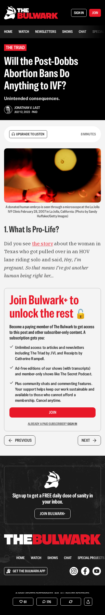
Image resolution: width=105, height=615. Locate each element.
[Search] (7, 558)
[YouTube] (97, 571)
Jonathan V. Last (27, 107)
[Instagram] (74, 571)
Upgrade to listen (30, 134)
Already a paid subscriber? (52, 424)
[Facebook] (85, 571)
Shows (67, 31)
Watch (24, 31)
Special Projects (91, 557)
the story (42, 243)
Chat (82, 31)
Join (52, 412)
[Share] (88, 602)
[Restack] (70, 602)
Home (8, 31)
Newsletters (45, 31)
